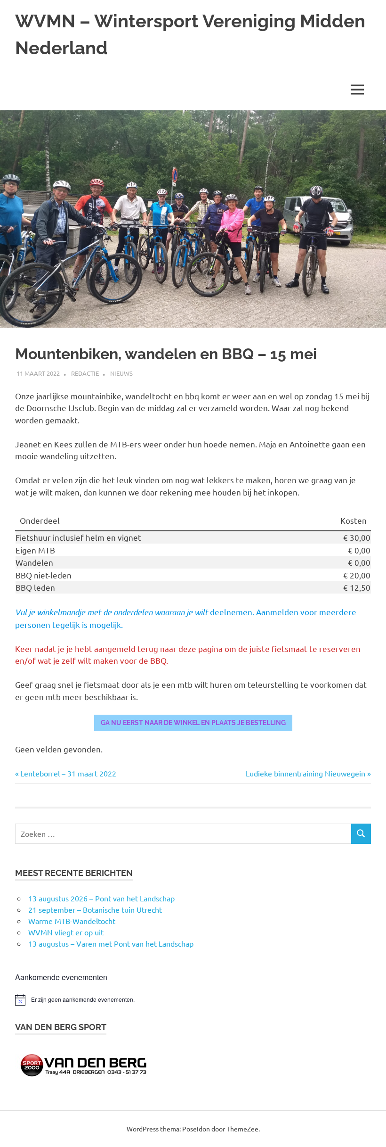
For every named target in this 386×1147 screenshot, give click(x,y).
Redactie (85, 373)
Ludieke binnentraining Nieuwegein (305, 773)
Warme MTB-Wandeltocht (71, 920)
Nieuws (121, 373)
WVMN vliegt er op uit (66, 932)
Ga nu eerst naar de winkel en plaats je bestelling (193, 722)
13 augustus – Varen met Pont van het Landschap (110, 943)
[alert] (193, 1000)
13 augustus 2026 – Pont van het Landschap (101, 898)
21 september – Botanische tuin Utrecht (95, 909)
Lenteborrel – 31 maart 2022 (68, 773)
